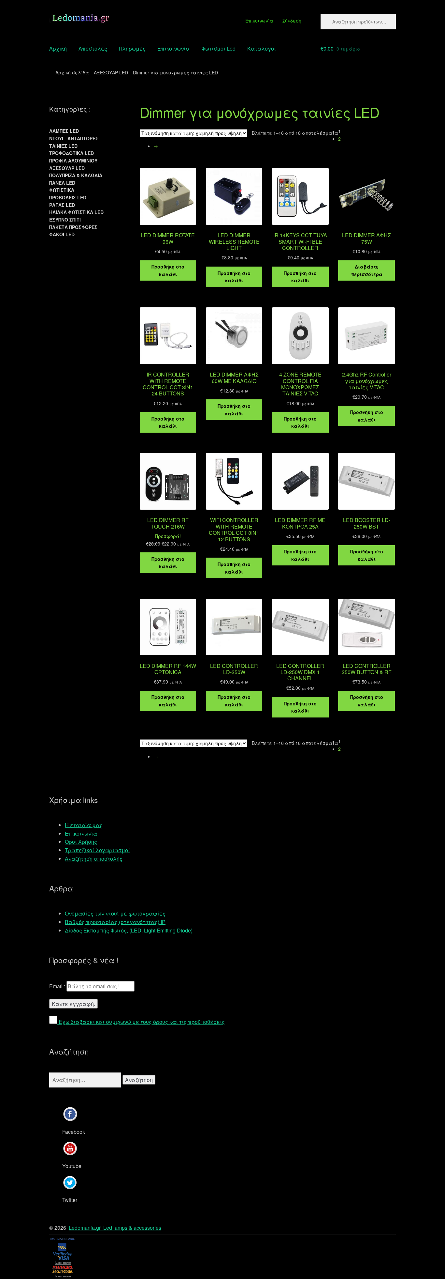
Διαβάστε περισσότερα (366, 270)
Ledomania (82, 1227)
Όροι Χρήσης (81, 841)
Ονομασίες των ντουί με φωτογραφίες (115, 913)
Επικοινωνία (259, 20)
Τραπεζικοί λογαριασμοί (97, 850)
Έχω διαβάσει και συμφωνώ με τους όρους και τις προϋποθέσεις (141, 1021)
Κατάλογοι (261, 48)
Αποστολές (93, 48)
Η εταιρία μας (84, 825)
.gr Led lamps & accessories (128, 1227)
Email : (57, 986)
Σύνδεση (291, 20)
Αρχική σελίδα (72, 72)
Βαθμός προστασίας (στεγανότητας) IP (115, 922)
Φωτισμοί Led (218, 48)
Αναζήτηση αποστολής (93, 858)
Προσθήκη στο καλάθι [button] (167, 270)
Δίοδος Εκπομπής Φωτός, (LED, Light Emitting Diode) (129, 930)
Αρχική (58, 48)
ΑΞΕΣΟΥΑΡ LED (111, 72)
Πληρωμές (132, 48)
